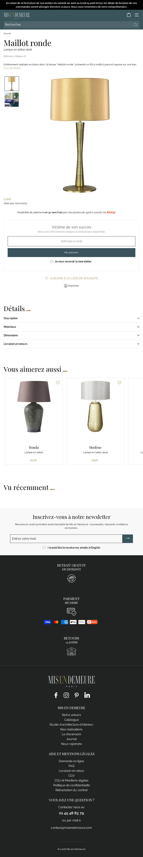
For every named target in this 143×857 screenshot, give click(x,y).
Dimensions (11, 335)
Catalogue (71, 720)
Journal (71, 739)
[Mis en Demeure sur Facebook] (56, 695)
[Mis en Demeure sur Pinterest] (76, 695)
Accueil (7, 33)
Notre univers (71, 715)
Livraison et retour (71, 771)
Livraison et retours (15, 343)
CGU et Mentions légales (72, 780)
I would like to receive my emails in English (74, 547)
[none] (11, 83)
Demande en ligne (71, 761)
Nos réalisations (71, 729)
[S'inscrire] (128, 538)
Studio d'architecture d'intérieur (71, 724)
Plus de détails (12, 68)
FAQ (71, 766)
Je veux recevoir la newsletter (73, 261)
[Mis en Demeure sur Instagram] (66, 695)
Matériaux (10, 326)
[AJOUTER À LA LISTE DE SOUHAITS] (58, 382)
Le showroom (71, 734)
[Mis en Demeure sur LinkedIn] (87, 694)
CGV (71, 775)
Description (11, 318)
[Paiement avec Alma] (92, 623)
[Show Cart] (128, 15)
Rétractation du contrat (71, 790)
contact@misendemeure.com (71, 828)
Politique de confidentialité (71, 785)
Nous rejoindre (71, 744)
